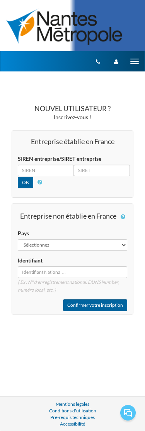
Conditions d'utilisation (72, 411)
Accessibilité (72, 424)
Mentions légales (72, 404)
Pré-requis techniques (72, 417)
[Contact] (98, 61)
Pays (23, 233)
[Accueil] (64, 26)
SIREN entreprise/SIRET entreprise (59, 158)
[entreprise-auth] (116, 61)
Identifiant (30, 260)
